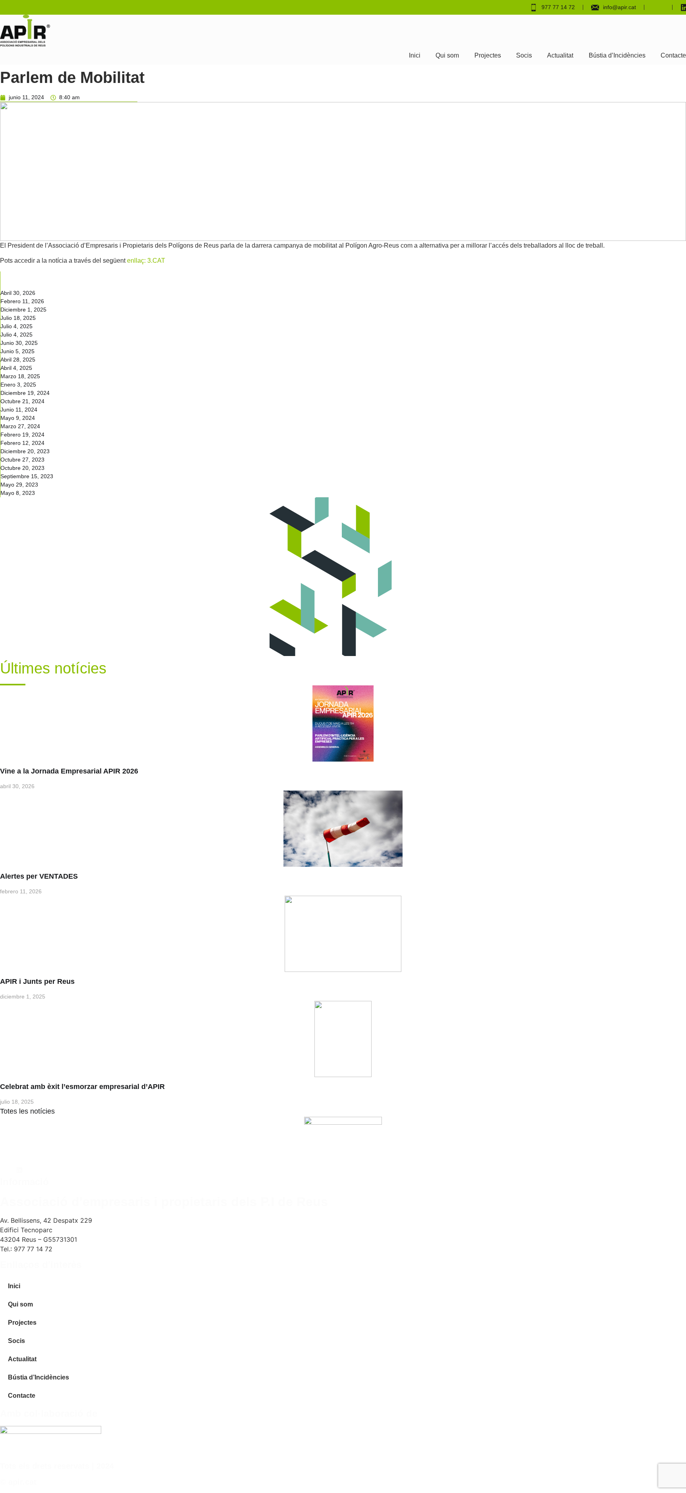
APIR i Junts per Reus (37, 981)
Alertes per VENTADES (39, 876)
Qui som (447, 55)
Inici (414, 55)
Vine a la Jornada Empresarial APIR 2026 (69, 771)
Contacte (673, 55)
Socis (524, 55)
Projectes (487, 55)
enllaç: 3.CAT (147, 260)
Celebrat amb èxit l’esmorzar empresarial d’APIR (82, 1087)
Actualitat (560, 55)
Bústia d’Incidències (617, 55)
